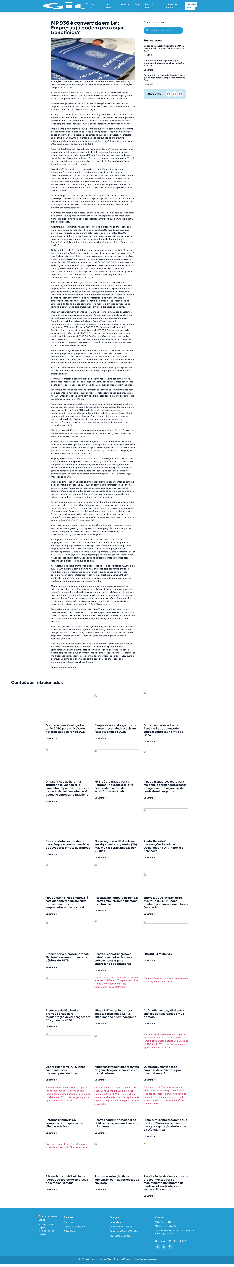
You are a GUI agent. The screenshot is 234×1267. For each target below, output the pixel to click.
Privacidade (70, 1231)
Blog (137, 4)
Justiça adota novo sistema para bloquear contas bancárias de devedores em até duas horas (68, 844)
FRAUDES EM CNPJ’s (158, 954)
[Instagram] (174, 94)
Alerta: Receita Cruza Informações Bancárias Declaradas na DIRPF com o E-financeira (164, 846)
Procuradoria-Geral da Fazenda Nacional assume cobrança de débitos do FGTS (67, 957)
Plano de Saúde (171, 6)
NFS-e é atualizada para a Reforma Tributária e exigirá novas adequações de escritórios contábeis (114, 786)
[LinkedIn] (170, 1246)
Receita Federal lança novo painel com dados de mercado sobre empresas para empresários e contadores (115, 959)
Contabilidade (116, 1222)
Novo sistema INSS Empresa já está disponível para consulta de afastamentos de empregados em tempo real (67, 902)
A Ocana (108, 6)
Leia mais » (51, 738)
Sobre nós (69, 1222)
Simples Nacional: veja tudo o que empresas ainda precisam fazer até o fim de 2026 (164, 63)
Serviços (124, 4)
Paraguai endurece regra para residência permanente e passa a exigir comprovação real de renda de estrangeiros (165, 786)
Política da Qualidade (74, 1227)
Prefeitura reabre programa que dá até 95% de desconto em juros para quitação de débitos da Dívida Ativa (165, 1124)
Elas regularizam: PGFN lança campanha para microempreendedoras (65, 1070)
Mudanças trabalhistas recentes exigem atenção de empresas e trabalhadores (117, 1070)
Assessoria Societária (120, 1236)
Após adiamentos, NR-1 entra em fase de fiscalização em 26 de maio (164, 1014)
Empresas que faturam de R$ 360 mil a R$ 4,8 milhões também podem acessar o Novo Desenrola (166, 902)
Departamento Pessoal (121, 1227)
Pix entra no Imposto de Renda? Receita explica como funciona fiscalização (116, 901)
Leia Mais (148, 55)
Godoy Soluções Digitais (118, 1259)
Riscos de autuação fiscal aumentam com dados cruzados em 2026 (117, 1180)
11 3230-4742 (172, 1222)
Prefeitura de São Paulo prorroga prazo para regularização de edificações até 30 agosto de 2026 (68, 1015)
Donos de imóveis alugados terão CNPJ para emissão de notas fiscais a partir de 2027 (164, 48)
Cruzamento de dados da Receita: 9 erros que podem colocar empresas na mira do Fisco (164, 77)
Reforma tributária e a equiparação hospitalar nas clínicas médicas (65, 1123)
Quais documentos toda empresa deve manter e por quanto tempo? (162, 1070)
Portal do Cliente (148, 6)
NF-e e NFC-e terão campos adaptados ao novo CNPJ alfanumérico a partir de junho (115, 1014)
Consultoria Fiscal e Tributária (124, 1231)
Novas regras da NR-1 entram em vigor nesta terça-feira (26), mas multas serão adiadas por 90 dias (116, 846)
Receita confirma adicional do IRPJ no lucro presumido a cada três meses (116, 1123)
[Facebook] (168, 94)
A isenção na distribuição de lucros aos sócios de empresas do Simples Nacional (67, 1180)
